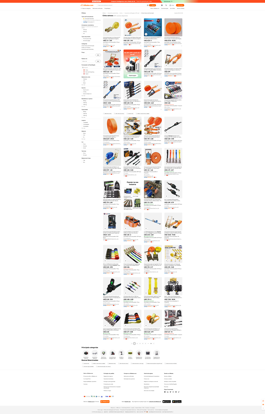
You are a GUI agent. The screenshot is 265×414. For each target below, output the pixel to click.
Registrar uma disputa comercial (151, 381)
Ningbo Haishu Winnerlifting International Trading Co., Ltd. (153, 74)
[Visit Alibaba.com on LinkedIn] (168, 392)
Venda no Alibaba (167, 376)
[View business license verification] (145, 412)
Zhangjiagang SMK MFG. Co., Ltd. (110, 207)
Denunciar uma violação (149, 390)
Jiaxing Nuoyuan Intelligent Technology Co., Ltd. (112, 76)
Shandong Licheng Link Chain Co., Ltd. (111, 172)
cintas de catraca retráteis (171, 363)
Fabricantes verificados (129, 376)
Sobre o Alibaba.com (88, 373)
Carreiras (85, 384)
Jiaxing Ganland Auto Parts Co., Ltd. (151, 208)
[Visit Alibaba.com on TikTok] (179, 392)
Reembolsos (146, 384)
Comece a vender (168, 378)
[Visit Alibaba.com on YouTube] (176, 392)
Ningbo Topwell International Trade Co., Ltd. (173, 238)
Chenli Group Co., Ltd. (148, 176)
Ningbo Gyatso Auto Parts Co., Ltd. (131, 239)
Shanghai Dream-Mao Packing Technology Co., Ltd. (173, 43)
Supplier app (128, 401)
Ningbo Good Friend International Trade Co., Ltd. (132, 43)
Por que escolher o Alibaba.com (90, 376)
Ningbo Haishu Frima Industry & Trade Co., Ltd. (173, 141)
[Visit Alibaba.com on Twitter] (170, 392)
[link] (263, 401)
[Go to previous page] (131, 343)
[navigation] (91, 178)
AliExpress (113, 407)
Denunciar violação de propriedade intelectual (151, 387)
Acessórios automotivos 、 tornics (115, 13)
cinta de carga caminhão (89, 366)
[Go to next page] (154, 343)
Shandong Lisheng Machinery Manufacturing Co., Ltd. (173, 74)
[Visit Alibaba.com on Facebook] (165, 392)
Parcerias (166, 386)
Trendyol (147, 407)
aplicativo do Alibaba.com (155, 401)
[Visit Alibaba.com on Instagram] (173, 392)
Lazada (132, 407)
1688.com (118, 407)
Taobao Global (138, 407)
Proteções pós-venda (108, 384)
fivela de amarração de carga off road (154, 363)
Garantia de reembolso (108, 378)
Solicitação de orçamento (129, 378)
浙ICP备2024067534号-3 (167, 411)
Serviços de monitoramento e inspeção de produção (112, 387)
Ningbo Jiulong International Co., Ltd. (131, 107)
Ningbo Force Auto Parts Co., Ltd (171, 207)
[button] (148, 5)
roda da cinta (130, 113)
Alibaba (104, 13)
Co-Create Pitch (87, 378)
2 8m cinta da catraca (119, 113)
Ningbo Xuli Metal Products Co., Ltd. (110, 238)
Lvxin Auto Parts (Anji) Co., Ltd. (130, 174)
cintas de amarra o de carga (137, 363)
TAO (143, 407)
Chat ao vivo (146, 378)
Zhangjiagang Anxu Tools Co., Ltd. (171, 174)
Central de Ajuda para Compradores (151, 376)
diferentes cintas (108, 113)
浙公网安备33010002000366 (155, 411)
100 (151, 343)
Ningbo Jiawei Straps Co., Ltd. (130, 143)
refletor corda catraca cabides (143, 113)
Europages (152, 407)
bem (98, 55)
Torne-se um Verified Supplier (170, 384)
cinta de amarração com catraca (104, 366)
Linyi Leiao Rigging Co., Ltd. (109, 45)
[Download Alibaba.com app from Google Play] (176, 401)
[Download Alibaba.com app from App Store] (167, 401)
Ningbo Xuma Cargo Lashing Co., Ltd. (152, 240)
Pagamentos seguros (108, 376)
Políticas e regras (107, 390)
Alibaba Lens (91, 401)
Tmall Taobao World (126, 407)
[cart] (166, 5)
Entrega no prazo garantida (109, 381)
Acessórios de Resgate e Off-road (132, 13)
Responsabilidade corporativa (90, 381)
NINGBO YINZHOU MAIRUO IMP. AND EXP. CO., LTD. (153, 143)
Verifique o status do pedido (170, 381)
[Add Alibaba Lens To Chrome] (105, 401)
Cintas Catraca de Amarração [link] (147, 13)
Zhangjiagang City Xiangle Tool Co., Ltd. (152, 45)
